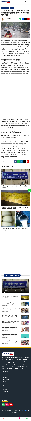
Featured (4, 8)
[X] (25, 19)
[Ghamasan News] (5, 2)
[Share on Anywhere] (28, 161)
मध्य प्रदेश (11, 8)
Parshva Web (23, 410)
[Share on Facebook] (15, 161)
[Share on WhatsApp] (18, 161)
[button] (25, 2)
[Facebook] (20, 19)
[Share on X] (24, 161)
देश (8, 8)
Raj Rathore (8, 18)
